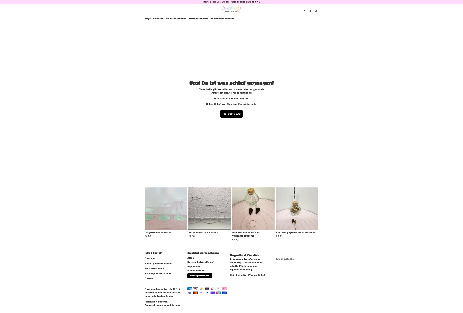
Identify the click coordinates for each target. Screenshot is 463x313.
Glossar (149, 278)
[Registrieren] (314, 259)
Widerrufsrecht (196, 270)
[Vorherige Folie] (148, 208)
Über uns (150, 258)
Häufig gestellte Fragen (158, 263)
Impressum (194, 266)
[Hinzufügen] (271, 226)
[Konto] (310, 10)
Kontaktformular (247, 104)
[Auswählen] (183, 226)
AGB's (190, 258)
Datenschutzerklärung (200, 262)
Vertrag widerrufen (199, 276)
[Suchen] (305, 10)
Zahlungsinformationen (158, 273)
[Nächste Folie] (183, 208)
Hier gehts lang (231, 114)
